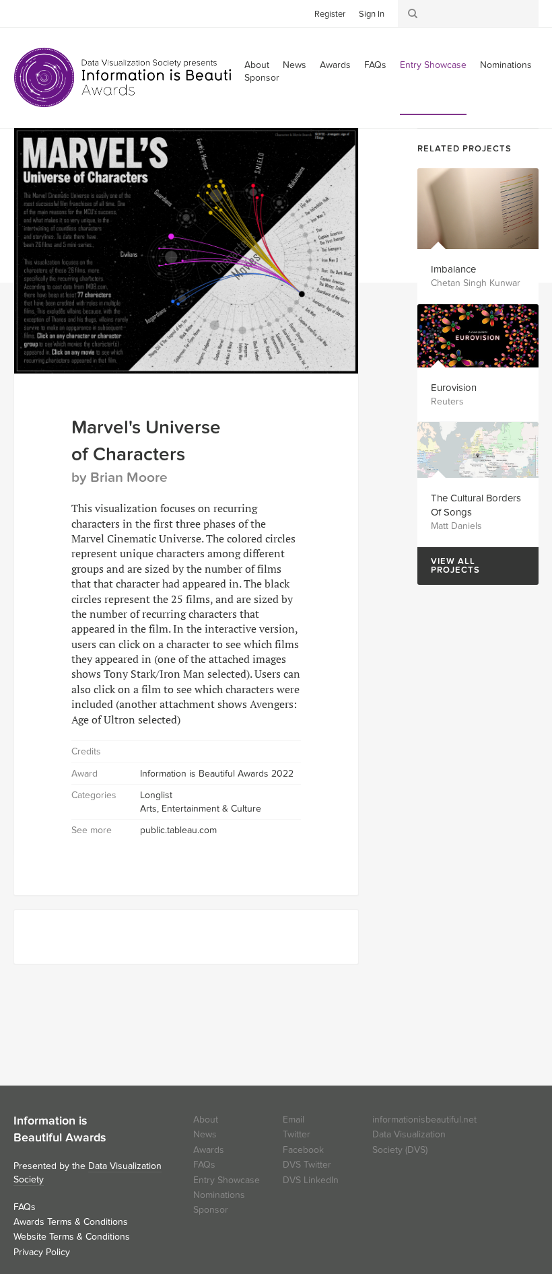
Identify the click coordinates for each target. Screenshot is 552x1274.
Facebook (44, 13)
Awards (335, 65)
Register (329, 14)
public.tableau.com (178, 830)
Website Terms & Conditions (71, 1236)
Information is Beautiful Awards (132, 77)
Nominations (506, 65)
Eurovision (454, 388)
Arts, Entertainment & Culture (200, 808)
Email (293, 1119)
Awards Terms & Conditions (70, 1222)
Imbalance (453, 269)
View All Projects (448, 565)
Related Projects (464, 148)
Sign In (371, 14)
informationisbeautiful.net (424, 1119)
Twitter (23, 13)
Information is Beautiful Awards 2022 (217, 773)
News (294, 65)
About (205, 1119)
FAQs (375, 65)
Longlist (156, 795)
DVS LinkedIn (311, 1180)
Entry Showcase (433, 65)
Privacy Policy (41, 1252)
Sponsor (261, 77)
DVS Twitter (307, 1164)
